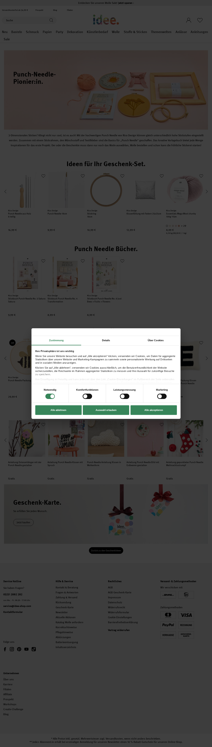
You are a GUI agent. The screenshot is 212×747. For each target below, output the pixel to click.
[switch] (87, 396)
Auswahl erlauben (106, 410)
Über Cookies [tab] (156, 340)
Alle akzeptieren (153, 410)
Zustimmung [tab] (56, 340)
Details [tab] (106, 340)
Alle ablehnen (58, 410)
